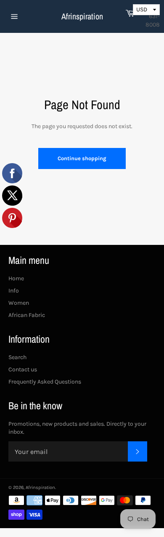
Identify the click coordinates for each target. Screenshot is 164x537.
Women (18, 302)
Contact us (22, 369)
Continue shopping (82, 158)
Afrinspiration (82, 16)
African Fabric (26, 315)
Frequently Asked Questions (44, 381)
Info (13, 290)
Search (17, 357)
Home (16, 278)
